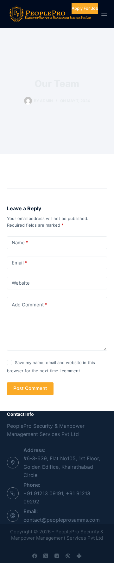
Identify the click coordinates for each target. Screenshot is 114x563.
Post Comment (30, 388)
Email (19, 263)
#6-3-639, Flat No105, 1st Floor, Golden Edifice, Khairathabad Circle (61, 466)
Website (21, 283)
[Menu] (104, 14)
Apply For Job (85, 8)
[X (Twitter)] (45, 556)
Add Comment (29, 305)
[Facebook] (34, 556)
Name (20, 243)
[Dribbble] (68, 556)
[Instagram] (56, 556)
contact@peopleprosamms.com (61, 520)
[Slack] (79, 556)
